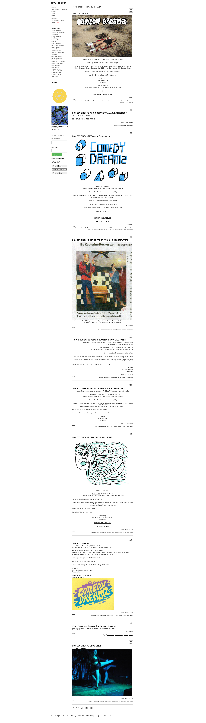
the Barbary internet (102, 526)
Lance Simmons (56, 60)
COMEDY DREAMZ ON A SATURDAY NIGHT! (92, 437)
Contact (54, 17)
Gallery (54, 11)
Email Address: (57, 139)
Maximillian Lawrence (58, 62)
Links (53, 15)
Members (56, 28)
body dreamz (95, 100)
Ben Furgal (55, 38)
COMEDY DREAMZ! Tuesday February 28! (91, 136)
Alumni (55, 82)
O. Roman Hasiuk (57, 71)
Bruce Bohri (55, 40)
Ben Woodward (56, 36)
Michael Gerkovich (57, 63)
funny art (124, 329)
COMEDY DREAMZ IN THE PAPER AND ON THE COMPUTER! (100, 240)
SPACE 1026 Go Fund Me (59, 9)
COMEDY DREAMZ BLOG (102, 218)
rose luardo (127, 100)
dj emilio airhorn (129, 227)
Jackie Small (55, 49)
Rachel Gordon (56, 74)
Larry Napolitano (57, 58)
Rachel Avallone (56, 72)
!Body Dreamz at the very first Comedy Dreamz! (94, 626)
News (53, 6)
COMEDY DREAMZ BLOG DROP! (87, 646)
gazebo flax (90, 229)
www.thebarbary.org (78, 577)
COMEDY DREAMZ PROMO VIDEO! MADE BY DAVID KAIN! (99, 388)
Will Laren (55, 76)
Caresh (54, 41)
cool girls (126, 635)
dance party (111, 100)
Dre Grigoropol (56, 43)
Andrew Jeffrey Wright (58, 32)
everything (117, 100)
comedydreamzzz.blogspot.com (103, 94)
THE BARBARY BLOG (102, 221)
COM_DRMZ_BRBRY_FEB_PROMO (83, 119)
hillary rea (96, 229)
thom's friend (130, 377)
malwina (102, 229)
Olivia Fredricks (56, 69)
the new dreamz (129, 102)
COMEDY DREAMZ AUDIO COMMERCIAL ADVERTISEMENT (99, 113)
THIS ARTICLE (103, 323)
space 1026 (58, 2)
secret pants (115, 229)
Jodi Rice (54, 54)
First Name (55, 147)
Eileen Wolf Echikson (58, 45)
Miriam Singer (56, 65)
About (53, 13)
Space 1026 (54, 716)
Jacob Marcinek (56, 47)
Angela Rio (55, 34)
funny (124, 532)
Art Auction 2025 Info (58, 20)
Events (54, 8)
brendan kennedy (103, 227)
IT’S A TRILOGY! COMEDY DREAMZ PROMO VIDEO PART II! (99, 340)
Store (55, 22)
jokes (122, 100)
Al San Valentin (56, 30)
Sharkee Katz (122, 229)
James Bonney (56, 51)
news (73, 99)
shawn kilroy (130, 125)
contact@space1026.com (101, 716)
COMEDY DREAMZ (80, 14)
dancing (131, 635)
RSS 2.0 (112, 716)
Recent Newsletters (58, 158)
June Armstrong (56, 56)
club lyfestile (112, 227)
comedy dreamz (103, 100)
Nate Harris (55, 67)
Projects (54, 19)
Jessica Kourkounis (58, 52)
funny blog (123, 701)
